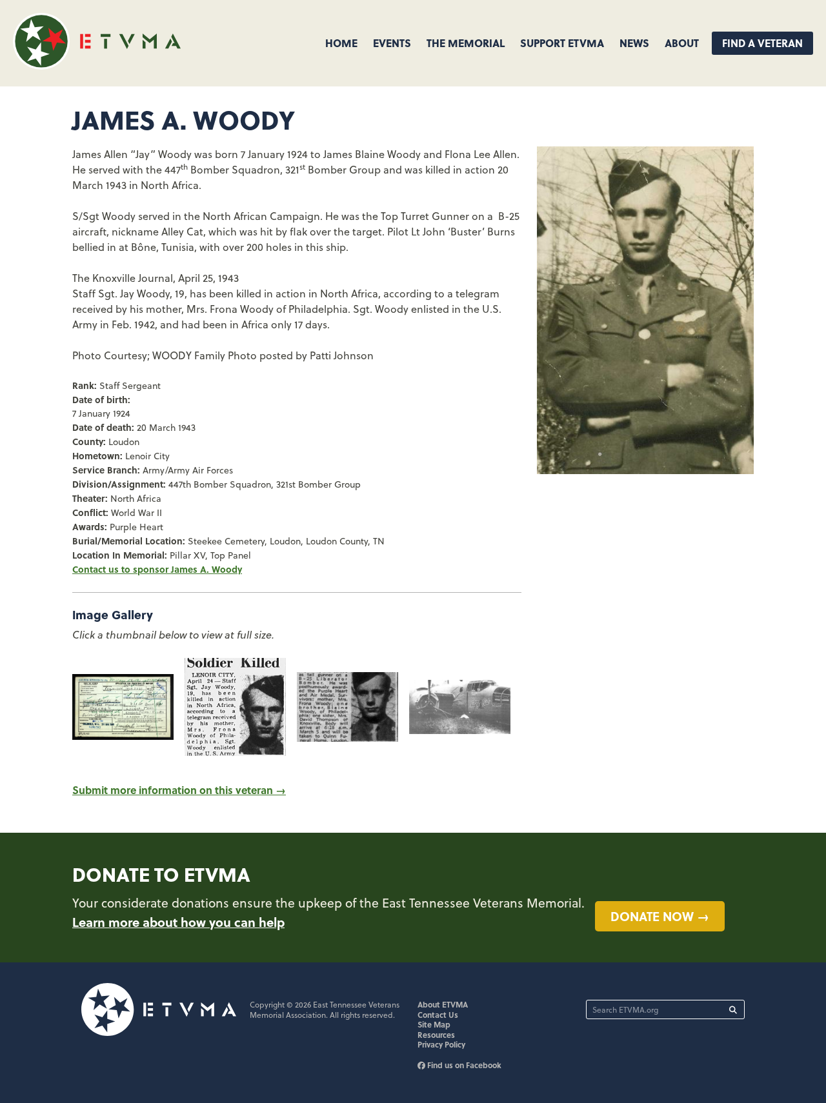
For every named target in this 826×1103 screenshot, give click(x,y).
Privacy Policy (441, 1044)
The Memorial (466, 42)
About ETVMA (443, 1004)
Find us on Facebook (463, 1065)
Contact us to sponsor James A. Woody (157, 568)
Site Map (434, 1024)
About (682, 42)
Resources (436, 1034)
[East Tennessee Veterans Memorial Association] (97, 65)
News (634, 42)
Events (392, 42)
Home (341, 42)
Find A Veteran (762, 42)
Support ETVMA (562, 42)
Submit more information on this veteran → (179, 789)
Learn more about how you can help (178, 922)
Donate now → (659, 916)
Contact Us (438, 1014)
